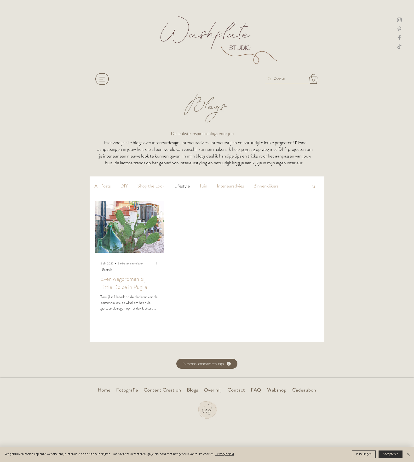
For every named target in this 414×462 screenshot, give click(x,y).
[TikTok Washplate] (399, 46)
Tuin (203, 186)
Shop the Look (151, 186)
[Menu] (102, 79)
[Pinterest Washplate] (399, 29)
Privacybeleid (224, 454)
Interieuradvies (230, 186)
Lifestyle (182, 186)
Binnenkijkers (265, 186)
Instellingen (364, 454)
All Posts (102, 186)
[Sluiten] (408, 454)
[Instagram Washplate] (399, 20)
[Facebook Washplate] (399, 38)
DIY (124, 186)
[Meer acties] (158, 263)
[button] (313, 79)
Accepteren (390, 454)
